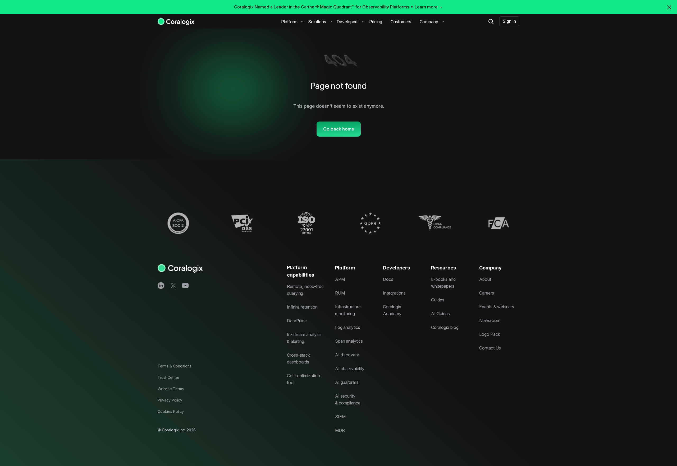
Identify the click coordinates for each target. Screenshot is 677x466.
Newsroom (489, 320)
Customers (401, 21)
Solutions (317, 21)
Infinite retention (302, 307)
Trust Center (168, 377)
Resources (443, 268)
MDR (340, 430)
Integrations (394, 293)
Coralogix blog (444, 327)
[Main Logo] (176, 21)
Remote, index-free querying (305, 290)
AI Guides (440, 313)
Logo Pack (489, 334)
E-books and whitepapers (443, 283)
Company (429, 21)
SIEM (340, 416)
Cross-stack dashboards (298, 358)
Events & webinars (496, 306)
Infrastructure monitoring (348, 310)
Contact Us (490, 348)
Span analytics (349, 341)
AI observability (349, 368)
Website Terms (171, 388)
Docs (388, 279)
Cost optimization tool (303, 379)
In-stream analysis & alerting (304, 338)
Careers (486, 293)
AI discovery (347, 354)
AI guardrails (347, 382)
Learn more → (429, 7)
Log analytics (347, 327)
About (485, 279)
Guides (437, 299)
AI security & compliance (347, 399)
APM (340, 279)
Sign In (509, 21)
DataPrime (297, 320)
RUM (340, 293)
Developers (348, 21)
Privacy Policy (170, 400)
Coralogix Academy (392, 310)
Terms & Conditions (174, 366)
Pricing (375, 21)
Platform (289, 21)
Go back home (338, 129)
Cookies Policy (171, 411)
